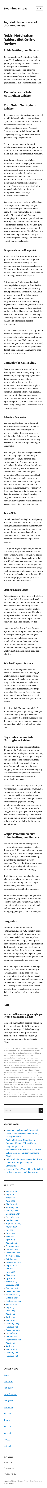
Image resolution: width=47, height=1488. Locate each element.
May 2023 (10, 1314)
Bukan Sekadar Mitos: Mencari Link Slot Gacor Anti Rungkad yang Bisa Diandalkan (24, 1162)
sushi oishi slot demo (19, 1094)
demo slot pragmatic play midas (30, 1072)
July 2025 (10, 1230)
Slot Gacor (8, 1457)
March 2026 (11, 1204)
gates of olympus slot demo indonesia (23, 1082)
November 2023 (13, 1294)
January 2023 (12, 1327)
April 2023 (10, 1317)
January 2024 (12, 1288)
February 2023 (12, 1323)
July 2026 (10, 1194)
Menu (39, 8)
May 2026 (10, 1198)
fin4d (6, 1375)
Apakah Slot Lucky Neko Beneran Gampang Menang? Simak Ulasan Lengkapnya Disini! (21, 1143)
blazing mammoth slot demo (18, 1055)
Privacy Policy (10, 1474)
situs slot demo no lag (15, 1087)
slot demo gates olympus (33, 1087)
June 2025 (10, 1233)
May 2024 (10, 1275)
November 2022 (13, 1333)
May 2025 (10, 1236)
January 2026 (12, 1210)
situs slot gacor (10, 1394)
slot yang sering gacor (20, 1092)
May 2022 (10, 1343)
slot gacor (8, 1381)
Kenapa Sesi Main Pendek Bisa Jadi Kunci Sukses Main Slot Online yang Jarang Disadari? (24, 1153)
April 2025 (10, 1240)
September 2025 (13, 1223)
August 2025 (11, 1227)
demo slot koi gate (14, 1070)
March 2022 (11, 1349)
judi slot (7, 1413)
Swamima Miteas (15, 8)
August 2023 (11, 1304)
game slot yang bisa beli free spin (16, 1080)
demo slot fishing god (17, 1068)
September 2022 (13, 1340)
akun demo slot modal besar (28, 1051)
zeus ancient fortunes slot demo (31, 1097)
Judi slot (7, 1446)
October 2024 (12, 1259)
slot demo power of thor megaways (17, 1089)
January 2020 (12, 1356)
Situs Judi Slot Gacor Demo (29, 1048)
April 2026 (10, 1201)
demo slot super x (30, 1075)
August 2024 (11, 1265)
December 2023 (13, 1291)
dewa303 (8, 1420)
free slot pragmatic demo (32, 1077)
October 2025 (12, 1220)
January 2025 (12, 1249)
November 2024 (13, 1256)
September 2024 (13, 1262)
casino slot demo (33, 1060)
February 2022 (12, 1353)
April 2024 (10, 1278)
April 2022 (10, 1346)
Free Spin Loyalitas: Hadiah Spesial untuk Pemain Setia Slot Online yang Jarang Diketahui (22, 1133)
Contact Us (9, 1468)
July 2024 (10, 1269)
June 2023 (10, 1311)
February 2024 (12, 1285)
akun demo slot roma (12, 1053)
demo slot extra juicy (22, 1065)
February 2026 (12, 1207)
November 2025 (13, 1217)
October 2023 (12, 1298)
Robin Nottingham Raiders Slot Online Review (19, 40)
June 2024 (10, 1272)
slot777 (7, 1439)
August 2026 (11, 1191)
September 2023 (13, 1301)
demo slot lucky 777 (29, 1070)
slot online (8, 1407)
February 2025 (12, 1246)
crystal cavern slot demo (28, 1063)
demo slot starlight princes (14, 1075)
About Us (8, 1462)
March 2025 (11, 1243)
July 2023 (10, 1307)
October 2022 (12, 1336)
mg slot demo (23, 1084)
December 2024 (13, 1252)
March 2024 (11, 1282)
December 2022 (13, 1330)
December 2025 (13, 1214)
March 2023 (11, 1320)
